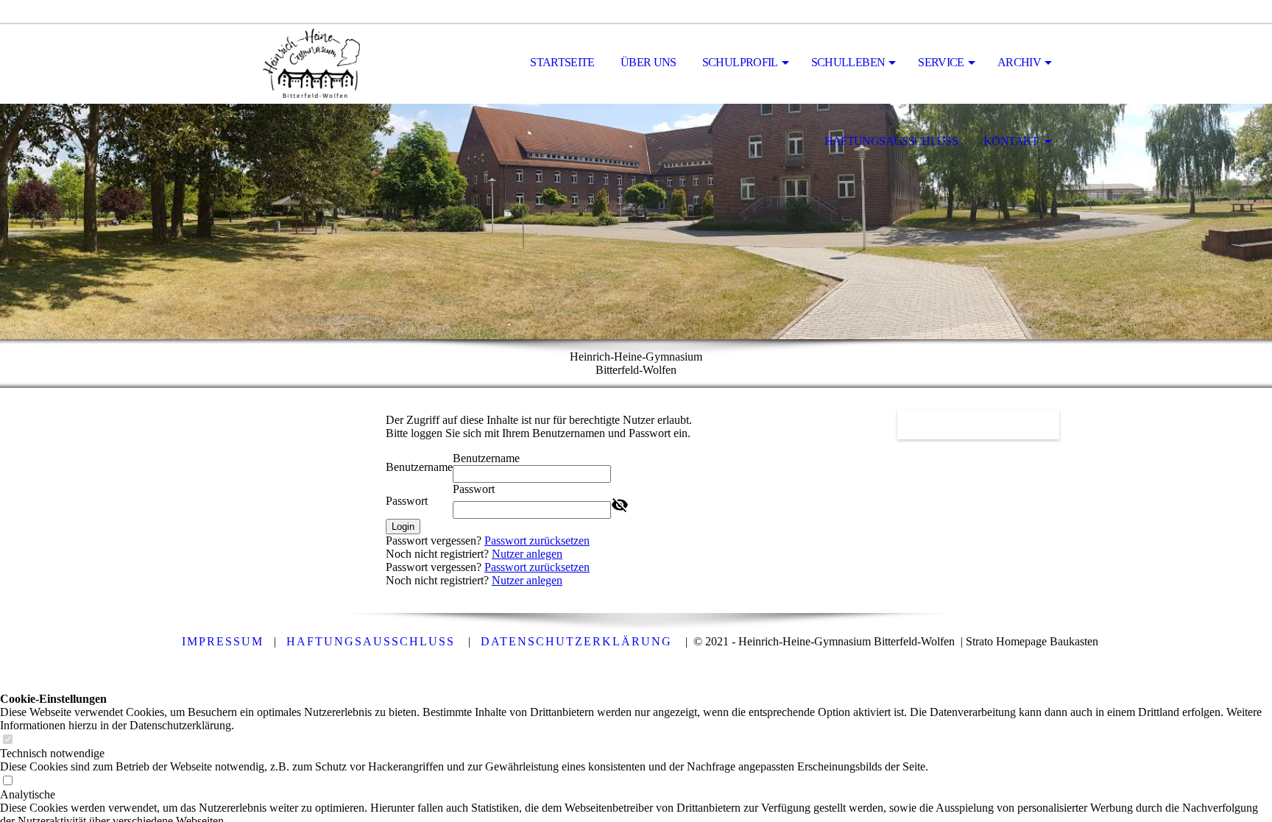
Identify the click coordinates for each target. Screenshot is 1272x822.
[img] (286, 63)
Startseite (562, 62)
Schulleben (848, 62)
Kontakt (1012, 141)
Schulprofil (740, 62)
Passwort (407, 501)
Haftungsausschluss (891, 141)
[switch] (7, 740)
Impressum (223, 641)
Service (941, 62)
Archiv (1019, 62)
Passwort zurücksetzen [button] (537, 540)
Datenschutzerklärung (576, 641)
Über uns (648, 62)
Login (403, 526)
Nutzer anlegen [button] (527, 554)
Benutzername (419, 467)
